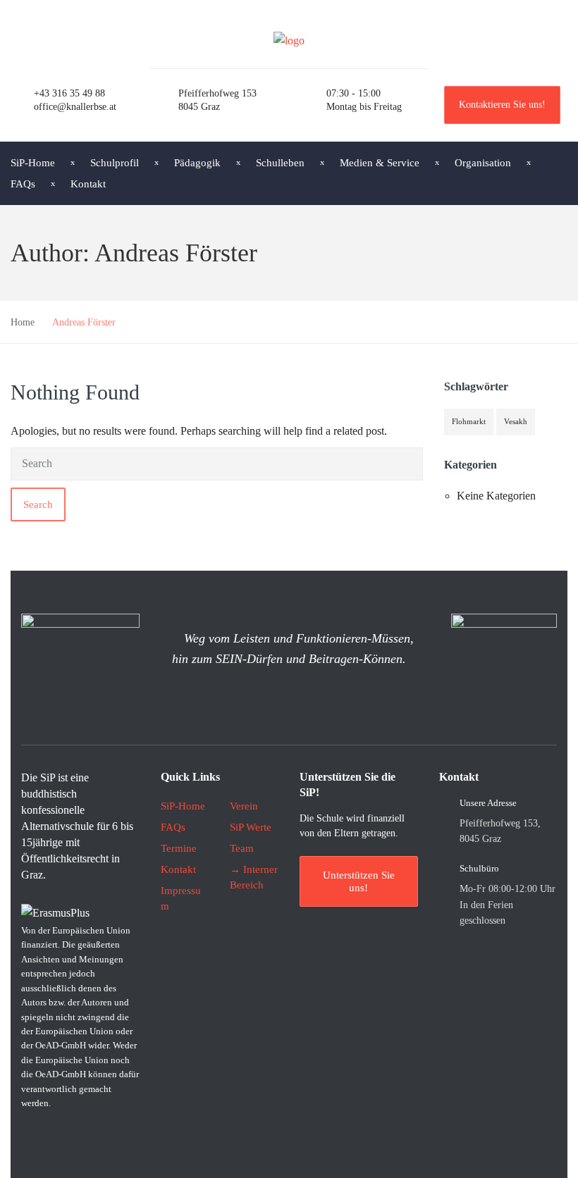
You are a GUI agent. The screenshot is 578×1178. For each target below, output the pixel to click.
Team (242, 848)
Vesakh (515, 422)
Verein (244, 806)
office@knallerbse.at (75, 106)
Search (38, 504)
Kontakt (88, 184)
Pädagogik (197, 162)
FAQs (173, 827)
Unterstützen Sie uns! (359, 881)
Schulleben (280, 162)
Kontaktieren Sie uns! (502, 104)
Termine (179, 848)
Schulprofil (114, 162)
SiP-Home (183, 806)
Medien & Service (379, 162)
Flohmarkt (469, 422)
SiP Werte (250, 827)
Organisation (483, 162)
